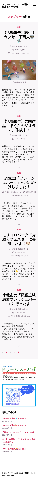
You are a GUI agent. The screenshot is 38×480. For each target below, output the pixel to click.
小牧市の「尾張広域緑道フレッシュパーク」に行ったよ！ (19, 299)
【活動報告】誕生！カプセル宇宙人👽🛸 (19, 36)
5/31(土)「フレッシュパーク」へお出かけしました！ (19, 182)
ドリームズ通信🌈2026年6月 (14, 449)
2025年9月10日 (20, 139)
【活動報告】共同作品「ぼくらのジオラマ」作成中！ (19, 125)
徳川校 (19, 27)
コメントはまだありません (20, 53)
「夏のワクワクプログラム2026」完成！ (19, 432)
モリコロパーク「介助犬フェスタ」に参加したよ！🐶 (19, 239)
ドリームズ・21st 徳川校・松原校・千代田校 (16, 5)
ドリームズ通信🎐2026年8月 (14, 418)
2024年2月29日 (20, 312)
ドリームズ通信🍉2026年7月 (14, 425)
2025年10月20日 (20, 50)
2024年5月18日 (20, 252)
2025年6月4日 (31, 192)
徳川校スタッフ (23, 46)
